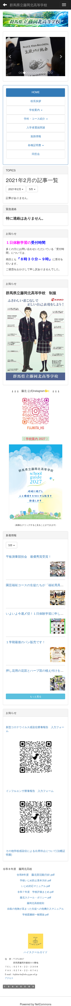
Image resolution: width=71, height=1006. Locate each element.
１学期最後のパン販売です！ (25, 642)
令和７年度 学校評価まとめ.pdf (35, 891)
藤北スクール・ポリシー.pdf (35, 897)
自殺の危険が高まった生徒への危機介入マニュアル (35, 908)
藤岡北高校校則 (35, 903)
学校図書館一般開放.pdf (35, 914)
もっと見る (35, 696)
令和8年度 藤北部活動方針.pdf (36, 874)
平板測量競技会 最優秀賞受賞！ (28, 556)
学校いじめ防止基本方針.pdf (35, 880)
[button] (10, 57)
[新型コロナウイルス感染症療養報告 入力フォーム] (35, 757)
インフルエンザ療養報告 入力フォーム (30, 791)
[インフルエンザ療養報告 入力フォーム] (35, 817)
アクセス (9, 978)
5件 (31, 189)
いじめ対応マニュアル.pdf (35, 886)
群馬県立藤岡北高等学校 (28, 4)
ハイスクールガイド (36, 952)
